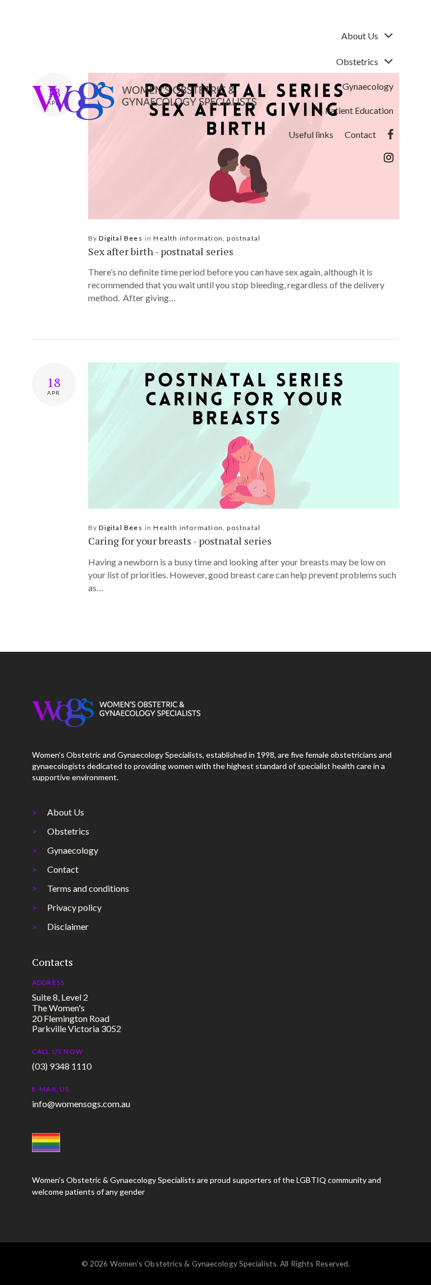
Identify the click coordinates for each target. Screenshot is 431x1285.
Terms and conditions (88, 888)
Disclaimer (68, 926)
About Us (65, 812)
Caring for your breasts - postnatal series (180, 540)
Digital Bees (120, 238)
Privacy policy (74, 907)
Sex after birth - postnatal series (160, 251)
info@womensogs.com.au (81, 1103)
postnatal (243, 238)
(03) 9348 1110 (61, 1066)
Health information (188, 238)
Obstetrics (68, 831)
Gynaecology (72, 850)
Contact (63, 869)
